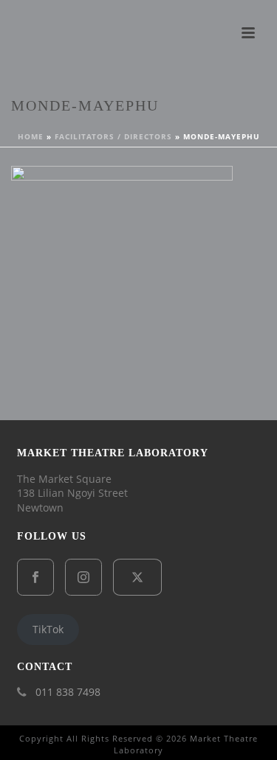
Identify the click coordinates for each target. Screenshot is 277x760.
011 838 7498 (67, 692)
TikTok (48, 629)
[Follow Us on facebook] (35, 577)
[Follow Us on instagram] (83, 577)
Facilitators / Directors (113, 136)
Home (31, 136)
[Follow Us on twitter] (137, 577)
